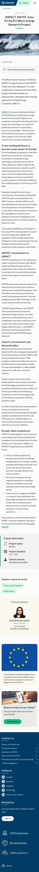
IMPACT (5, 112)
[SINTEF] (8, 3)
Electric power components (13, 585)
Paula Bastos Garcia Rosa (18, 562)
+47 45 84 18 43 (19, 626)
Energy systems (9, 591)
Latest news (7, 8)
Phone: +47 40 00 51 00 (10, 744)
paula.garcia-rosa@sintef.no (19, 628)
